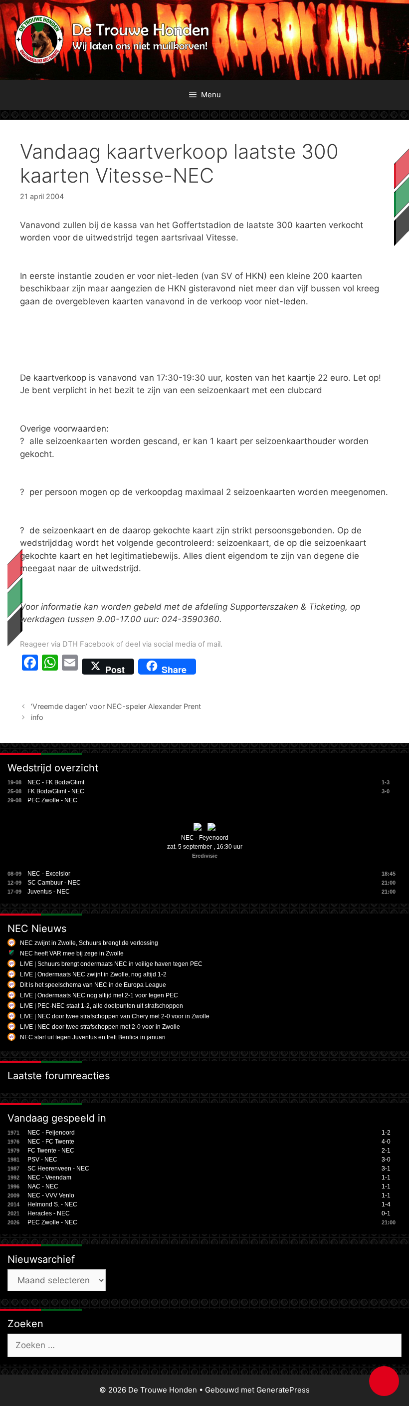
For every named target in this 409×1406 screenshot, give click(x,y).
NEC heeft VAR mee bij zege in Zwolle (72, 953)
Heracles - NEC (48, 1213)
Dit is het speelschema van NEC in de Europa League (93, 984)
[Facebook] (30, 667)
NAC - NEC (42, 1186)
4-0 (386, 1141)
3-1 (386, 1168)
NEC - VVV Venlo (50, 1195)
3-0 (386, 1159)
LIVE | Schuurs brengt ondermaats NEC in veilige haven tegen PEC (111, 963)
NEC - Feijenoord (51, 1132)
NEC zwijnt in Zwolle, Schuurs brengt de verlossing (89, 942)
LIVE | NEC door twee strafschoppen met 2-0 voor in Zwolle (100, 1026)
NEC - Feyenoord (204, 837)
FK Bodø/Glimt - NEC (55, 791)
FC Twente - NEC (50, 1150)
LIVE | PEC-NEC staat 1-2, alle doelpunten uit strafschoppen (101, 1005)
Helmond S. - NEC (52, 1204)
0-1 (386, 1213)
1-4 (386, 1204)
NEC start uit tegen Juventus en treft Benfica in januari (93, 1037)
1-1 (386, 1177)
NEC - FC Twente (50, 1141)
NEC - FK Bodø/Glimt (55, 782)
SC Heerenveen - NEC (58, 1168)
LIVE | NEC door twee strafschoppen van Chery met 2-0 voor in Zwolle (114, 1016)
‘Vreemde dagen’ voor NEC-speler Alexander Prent (116, 706)
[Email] (70, 667)
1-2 (386, 1132)
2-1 (386, 1150)
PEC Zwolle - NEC (52, 800)
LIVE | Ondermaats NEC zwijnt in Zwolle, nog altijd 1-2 (93, 974)
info (37, 717)
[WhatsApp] (50, 667)
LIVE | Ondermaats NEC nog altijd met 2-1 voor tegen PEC (99, 995)
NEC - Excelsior (48, 873)
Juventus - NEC (48, 891)
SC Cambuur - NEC (54, 882)
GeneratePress (283, 1390)
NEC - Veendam (49, 1177)
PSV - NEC (42, 1159)
